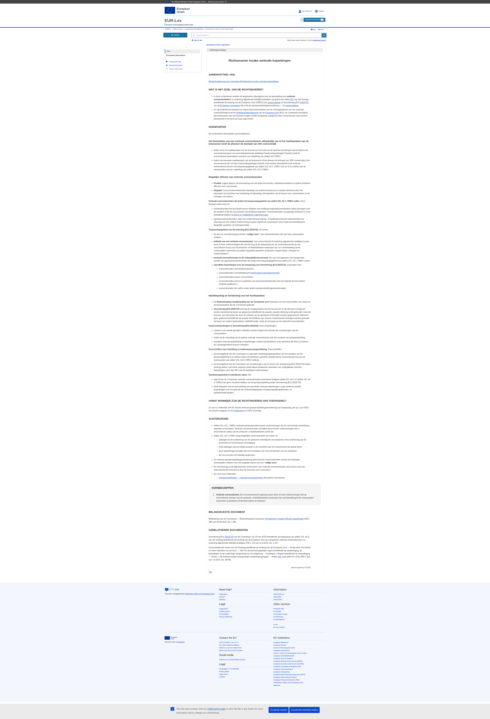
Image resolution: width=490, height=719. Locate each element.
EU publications (279, 619)
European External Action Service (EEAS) (287, 661)
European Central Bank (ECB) (283, 656)
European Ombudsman (281, 672)
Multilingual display (218, 50)
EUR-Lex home (177, 29)
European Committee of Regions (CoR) (287, 666)
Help (314, 29)
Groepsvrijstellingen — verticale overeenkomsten (241, 478)
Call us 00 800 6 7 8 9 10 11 (229, 642)
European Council (279, 645)
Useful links (277, 600)
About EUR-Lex (278, 594)
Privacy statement (225, 617)
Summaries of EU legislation (194, 29)
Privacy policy (224, 671)
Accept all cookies (278, 710)
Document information (175, 55)
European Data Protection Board (284, 677)
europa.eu (181, 642)
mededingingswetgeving (247, 113)
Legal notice (223, 609)
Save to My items (176, 69)
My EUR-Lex (307, 11)
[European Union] (171, 638)
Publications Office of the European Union (200, 594)
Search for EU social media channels (232, 660)
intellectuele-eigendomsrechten (265, 273)
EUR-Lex (173, 20)
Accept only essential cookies (304, 710)
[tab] (265, 50)
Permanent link (175, 62)
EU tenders (277, 611)
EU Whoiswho (278, 617)
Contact (222, 597)
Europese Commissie (230, 105)
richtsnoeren (239, 411)
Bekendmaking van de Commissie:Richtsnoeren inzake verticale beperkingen (244, 81)
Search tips (198, 40)
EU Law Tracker (279, 627)
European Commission (281, 650)
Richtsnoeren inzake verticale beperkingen (284, 519)
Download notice (175, 65)
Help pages (223, 594)
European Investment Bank (283, 669)
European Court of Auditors (283, 658)
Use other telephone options (229, 645)
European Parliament (280, 642)
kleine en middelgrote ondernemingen (251, 215)
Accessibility (223, 614)
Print (321, 29)
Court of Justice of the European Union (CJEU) (290, 653)
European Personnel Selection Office (286, 680)
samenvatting (274, 102)
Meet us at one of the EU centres (231, 650)
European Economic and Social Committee (288, 664)
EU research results (280, 614)
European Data (278, 609)
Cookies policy (224, 611)
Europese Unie (272, 113)
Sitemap (222, 600)
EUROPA (167, 29)
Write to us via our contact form (230, 648)
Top (210, 572)
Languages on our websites (229, 669)
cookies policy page (216, 709)
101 (292, 99)
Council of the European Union (284, 648)
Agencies (276, 685)
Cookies (222, 677)
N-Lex (275, 625)
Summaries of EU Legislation (218, 45)
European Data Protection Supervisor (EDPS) (289, 675)
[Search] (324, 35)
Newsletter (277, 597)
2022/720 (304, 102)
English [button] (321, 11)
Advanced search (319, 40)
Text (168, 51)
